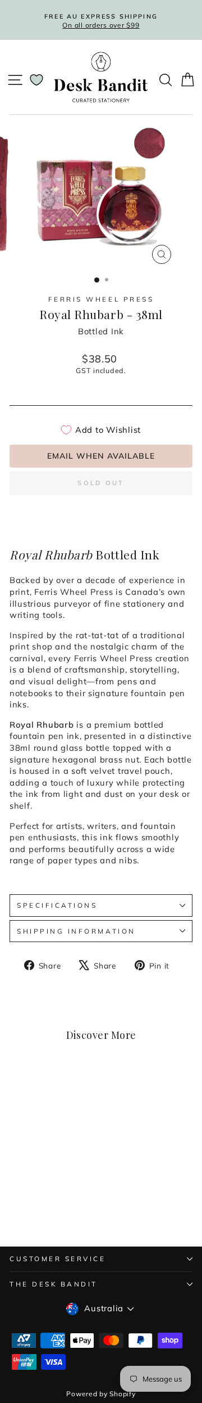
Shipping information (76, 931)
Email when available (101, 456)
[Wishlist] (36, 80)
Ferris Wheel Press (101, 299)
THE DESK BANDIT (54, 1284)
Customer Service (58, 1258)
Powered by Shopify (100, 1393)
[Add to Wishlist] (65, 1092)
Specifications (57, 905)
